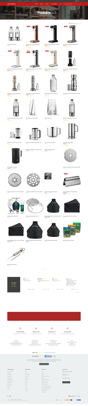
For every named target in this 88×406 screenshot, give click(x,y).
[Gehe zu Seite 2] (46, 269)
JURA (26, 371)
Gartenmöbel (9, 377)
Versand (24, 400)
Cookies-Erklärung (44, 384)
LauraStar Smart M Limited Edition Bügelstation (53, 343)
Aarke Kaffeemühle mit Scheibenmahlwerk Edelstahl (71, 93)
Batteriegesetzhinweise (45, 379)
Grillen (8, 387)
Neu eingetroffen (10, 371)
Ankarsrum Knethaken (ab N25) (49, 149)
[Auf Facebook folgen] (8, 396)
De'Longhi (26, 379)
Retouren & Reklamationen (46, 376)
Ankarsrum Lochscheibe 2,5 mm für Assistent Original (71, 167)
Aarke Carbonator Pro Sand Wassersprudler (14, 93)
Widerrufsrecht (20, 400)
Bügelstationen (9, 374)
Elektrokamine (9, 376)
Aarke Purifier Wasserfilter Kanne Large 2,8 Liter (33, 142)
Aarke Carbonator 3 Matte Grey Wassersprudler (70, 44)
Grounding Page (44, 390)
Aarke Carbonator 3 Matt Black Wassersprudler (52, 44)
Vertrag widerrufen (66, 382)
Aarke (26, 384)
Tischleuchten (9, 385)
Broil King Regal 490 (35, 340)
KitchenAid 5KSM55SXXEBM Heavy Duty (16, 343)
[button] (21, 284)
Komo (26, 385)
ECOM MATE (19, 399)
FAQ (42, 371)
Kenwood (26, 390)
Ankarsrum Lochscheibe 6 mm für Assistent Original (15, 191)
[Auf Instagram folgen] (10, 396)
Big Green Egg (27, 374)
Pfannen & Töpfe (10, 384)
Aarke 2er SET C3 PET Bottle (11, 44)
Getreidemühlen (9, 379)
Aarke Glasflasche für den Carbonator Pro (51, 93)
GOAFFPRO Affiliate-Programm (46, 387)
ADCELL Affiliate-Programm (46, 385)
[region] (50, 284)
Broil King (26, 377)
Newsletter (43, 377)
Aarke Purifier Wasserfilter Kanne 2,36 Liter (14, 142)
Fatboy (72, 340)
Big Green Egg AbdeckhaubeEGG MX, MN (51, 240)
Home (8, 20)
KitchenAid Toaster (35, 343)
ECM (25, 387)
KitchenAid (27, 376)
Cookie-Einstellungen (45, 382)
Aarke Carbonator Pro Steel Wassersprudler (33, 93)
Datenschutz (9, 400)
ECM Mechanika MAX (53, 340)
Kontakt (43, 374)
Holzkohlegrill (9, 382)
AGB (16, 400)
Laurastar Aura (72, 343)
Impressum (13, 400)
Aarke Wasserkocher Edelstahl (68, 142)
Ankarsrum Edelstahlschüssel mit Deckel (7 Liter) (34, 149)
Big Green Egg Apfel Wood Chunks (68, 240)
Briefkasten (16, 340)
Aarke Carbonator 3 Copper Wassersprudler (33, 44)
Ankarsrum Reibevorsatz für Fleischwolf (51, 191)
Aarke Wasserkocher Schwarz (12, 167)
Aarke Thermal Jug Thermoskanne (50, 142)
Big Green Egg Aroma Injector (12, 264)
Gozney (26, 382)
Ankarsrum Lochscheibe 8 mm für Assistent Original (34, 191)
